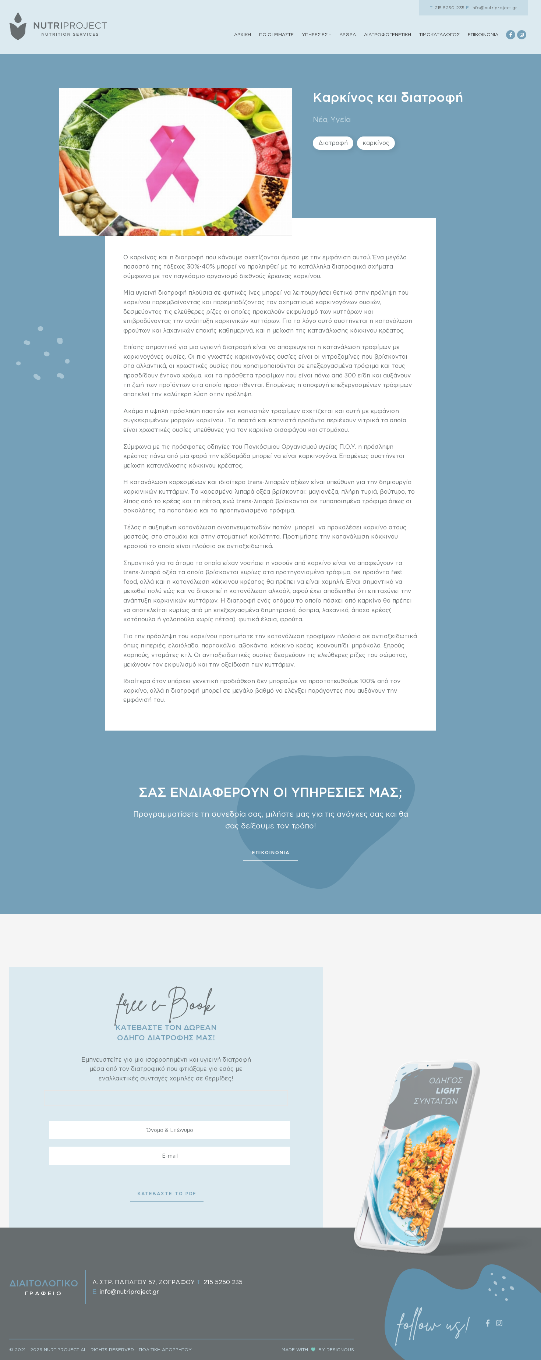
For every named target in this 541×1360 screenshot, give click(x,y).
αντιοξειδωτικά (394, 636)
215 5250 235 (447, 7)
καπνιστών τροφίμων (268, 411)
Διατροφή (333, 142)
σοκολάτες (139, 510)
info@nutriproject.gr (491, 7)
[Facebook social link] (510, 34)
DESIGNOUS (340, 1349)
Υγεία (340, 119)
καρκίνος (376, 142)
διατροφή (188, 257)
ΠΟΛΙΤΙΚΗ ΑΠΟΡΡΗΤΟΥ (165, 1349)
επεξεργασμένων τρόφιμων (371, 384)
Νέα (320, 119)
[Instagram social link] (521, 34)
